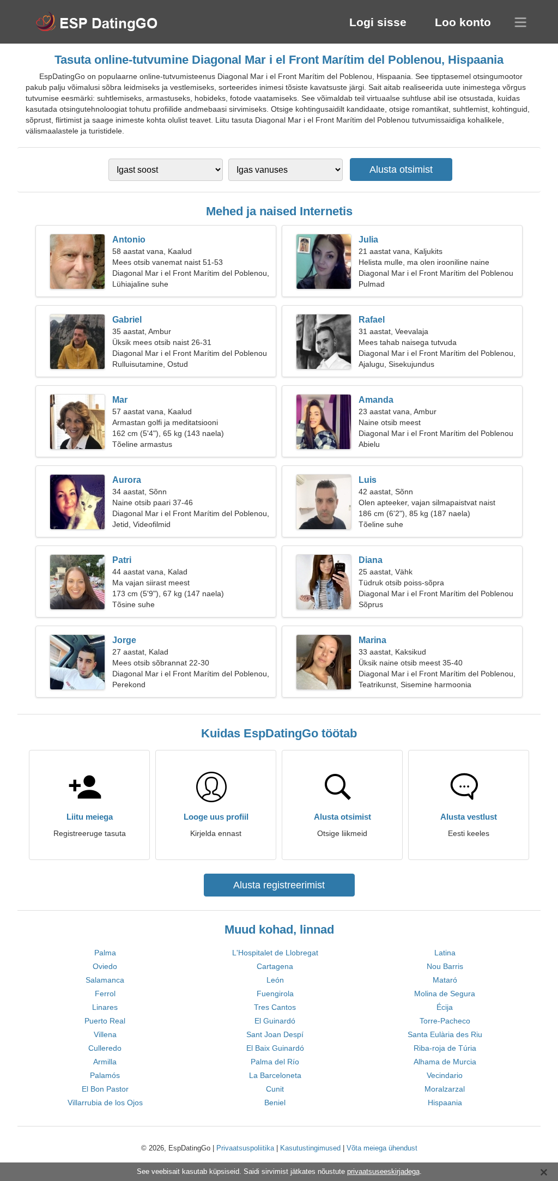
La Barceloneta (275, 1075)
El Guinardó (274, 1020)
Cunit (275, 1089)
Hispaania (445, 1102)
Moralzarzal (444, 1089)
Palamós (105, 1075)
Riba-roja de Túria (445, 1048)
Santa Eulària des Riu (445, 1034)
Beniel (275, 1102)
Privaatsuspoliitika (245, 1148)
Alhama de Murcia (445, 1061)
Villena (105, 1034)
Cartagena (275, 966)
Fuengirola (275, 993)
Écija (444, 1007)
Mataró (445, 980)
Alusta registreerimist (279, 885)
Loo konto (463, 22)
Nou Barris (445, 966)
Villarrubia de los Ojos (105, 1102)
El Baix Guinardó (275, 1048)
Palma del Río (275, 1061)
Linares (105, 1007)
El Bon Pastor (105, 1089)
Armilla (105, 1061)
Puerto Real (104, 1020)
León (275, 980)
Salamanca (105, 980)
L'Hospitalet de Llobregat (275, 952)
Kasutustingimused (310, 1148)
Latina (445, 952)
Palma (105, 952)
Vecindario (445, 1075)
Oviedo (105, 966)
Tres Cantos (275, 1007)
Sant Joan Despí (275, 1034)
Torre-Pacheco (445, 1020)
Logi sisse (378, 22)
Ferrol (105, 993)
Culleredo (105, 1048)
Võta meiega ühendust (382, 1148)
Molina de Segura (444, 993)
